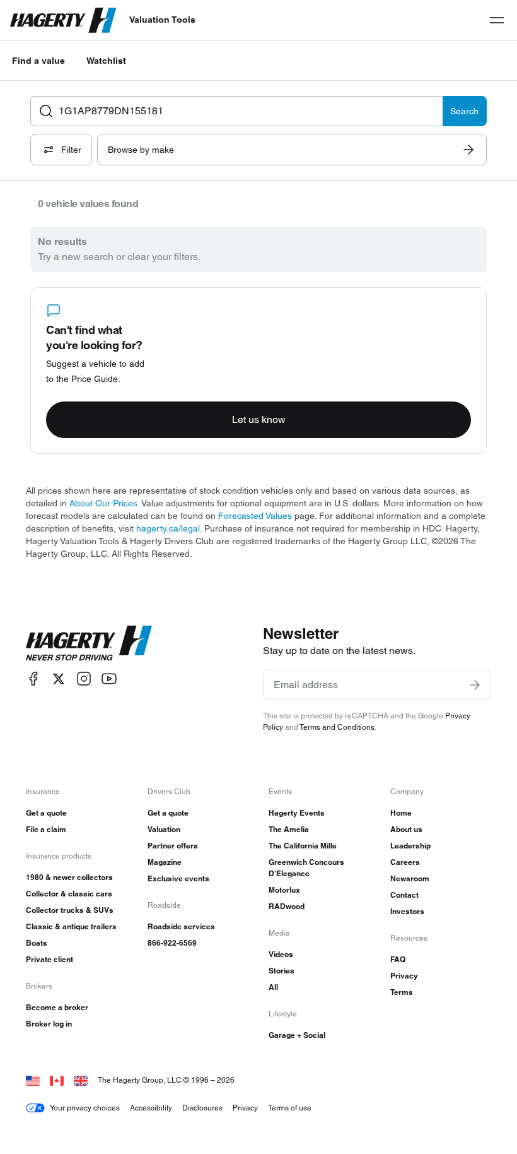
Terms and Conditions (337, 727)
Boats (36, 943)
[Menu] (497, 20)
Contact (404, 895)
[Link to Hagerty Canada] (57, 1080)
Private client (49, 959)
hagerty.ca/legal (168, 528)
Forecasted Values (255, 516)
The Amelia (289, 829)
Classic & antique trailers (71, 926)
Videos (281, 954)
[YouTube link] (109, 679)
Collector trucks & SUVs (69, 910)
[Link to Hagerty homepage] (89, 643)
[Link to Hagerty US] (33, 1080)
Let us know (259, 419)
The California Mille (303, 846)
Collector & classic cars (69, 893)
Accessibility (151, 1107)
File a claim (46, 829)
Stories (281, 971)
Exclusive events (178, 878)
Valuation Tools (162, 20)
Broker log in (49, 1024)
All (273, 987)
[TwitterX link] (58, 679)
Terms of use (289, 1107)
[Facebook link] (33, 679)
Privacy (404, 976)
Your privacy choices (85, 1107)
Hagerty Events (297, 813)
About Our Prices (103, 503)
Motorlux (284, 890)
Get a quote (46, 813)
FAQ (397, 959)
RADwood (287, 906)
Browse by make (141, 150)
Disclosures (202, 1107)
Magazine (165, 862)
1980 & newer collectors (69, 877)
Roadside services (181, 926)
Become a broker (57, 1007)
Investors (407, 911)
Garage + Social (297, 1035)
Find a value (38, 61)
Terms (401, 992)
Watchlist (106, 61)
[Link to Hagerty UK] (81, 1080)
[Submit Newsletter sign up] (474, 685)
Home (401, 813)
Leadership (410, 846)
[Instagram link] (83, 679)
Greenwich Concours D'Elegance (306, 867)
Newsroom (409, 878)
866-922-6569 (172, 943)
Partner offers (173, 846)
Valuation (164, 829)
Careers (405, 862)
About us (406, 829)
